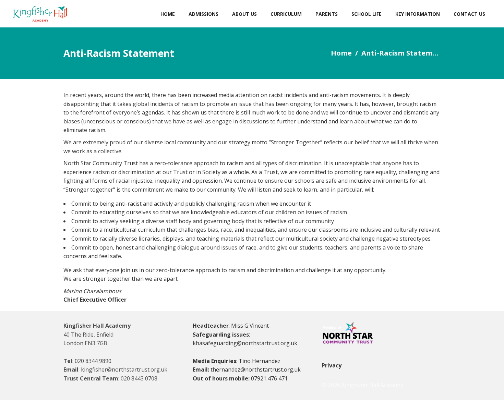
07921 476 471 (269, 378)
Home (341, 53)
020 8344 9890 (93, 361)
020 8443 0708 (139, 378)
